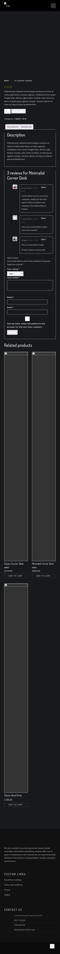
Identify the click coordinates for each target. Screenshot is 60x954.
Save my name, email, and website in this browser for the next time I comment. (26, 325)
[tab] (12, 126)
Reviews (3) (26, 126)
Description (12, 126)
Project (7, 890)
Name (10, 297)
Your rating (13, 269)
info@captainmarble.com (24, 929)
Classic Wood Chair (13, 795)
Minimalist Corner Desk (43, 563)
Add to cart (18, 111)
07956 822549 (19, 925)
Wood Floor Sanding (12, 880)
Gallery (7, 895)
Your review (13, 277)
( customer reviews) (23, 80)
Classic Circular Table (14, 563)
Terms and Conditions (13, 885)
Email (10, 307)
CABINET (17, 119)
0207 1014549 (19, 920)
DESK (24, 119)
